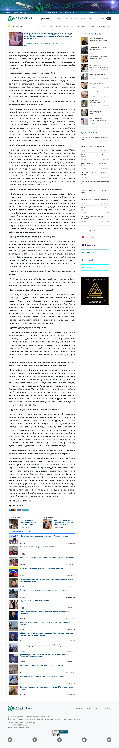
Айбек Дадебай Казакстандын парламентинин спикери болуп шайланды (44, 612)
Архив (73, 26)
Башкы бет (42, 26)
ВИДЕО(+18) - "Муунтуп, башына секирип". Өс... (97, 102)
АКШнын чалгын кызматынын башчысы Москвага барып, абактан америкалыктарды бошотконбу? (46, 634)
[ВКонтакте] (10, 510)
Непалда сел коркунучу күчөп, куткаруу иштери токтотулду (43, 590)
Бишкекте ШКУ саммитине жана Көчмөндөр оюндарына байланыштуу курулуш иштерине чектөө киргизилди (42, 645)
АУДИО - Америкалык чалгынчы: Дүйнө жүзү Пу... (93, 156)
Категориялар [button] (61, 26)
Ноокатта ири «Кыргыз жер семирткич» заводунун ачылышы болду (47, 558)
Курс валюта (44, 19)
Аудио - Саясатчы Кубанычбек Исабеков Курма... (93, 164)
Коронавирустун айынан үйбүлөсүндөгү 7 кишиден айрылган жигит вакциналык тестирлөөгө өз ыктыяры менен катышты (64, 522)
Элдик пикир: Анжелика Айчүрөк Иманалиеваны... (98, 75)
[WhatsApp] (23, 510)
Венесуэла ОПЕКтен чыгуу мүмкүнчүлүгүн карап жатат (41, 568)
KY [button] (102, 19)
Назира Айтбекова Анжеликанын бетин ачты (98, 93)
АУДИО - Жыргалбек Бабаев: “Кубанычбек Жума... (94, 191)
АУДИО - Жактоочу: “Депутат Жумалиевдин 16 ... (94, 200)
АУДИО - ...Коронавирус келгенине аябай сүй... (94, 209)
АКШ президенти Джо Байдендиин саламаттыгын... (99, 39)
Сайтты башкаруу (103, 26)
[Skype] (25, 510)
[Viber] (20, 510)
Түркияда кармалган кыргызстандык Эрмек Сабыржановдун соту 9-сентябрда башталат (46, 580)
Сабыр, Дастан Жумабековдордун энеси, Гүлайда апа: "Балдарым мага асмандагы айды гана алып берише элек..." (48, 36)
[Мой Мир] (18, 510)
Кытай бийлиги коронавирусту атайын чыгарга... (97, 111)
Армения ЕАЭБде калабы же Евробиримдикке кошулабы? (42, 676)
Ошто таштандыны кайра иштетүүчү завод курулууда (41, 665)
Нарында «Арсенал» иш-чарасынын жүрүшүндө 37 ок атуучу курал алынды (46, 688)
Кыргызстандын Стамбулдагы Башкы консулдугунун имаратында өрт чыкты (29, 522)
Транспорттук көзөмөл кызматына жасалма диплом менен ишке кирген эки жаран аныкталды (45, 656)
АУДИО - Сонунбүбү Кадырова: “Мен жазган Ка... (99, 119)
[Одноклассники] (15, 510)
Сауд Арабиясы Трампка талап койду (34, 601)
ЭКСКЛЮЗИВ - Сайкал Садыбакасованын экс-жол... (99, 84)
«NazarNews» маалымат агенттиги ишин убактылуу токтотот (44, 536)
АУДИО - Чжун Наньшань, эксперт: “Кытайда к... (92, 217)
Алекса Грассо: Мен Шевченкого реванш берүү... (99, 66)
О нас (51, 26)
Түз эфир (91, 26)
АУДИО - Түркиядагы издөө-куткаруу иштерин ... (92, 147)
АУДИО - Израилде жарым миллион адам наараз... (94, 138)
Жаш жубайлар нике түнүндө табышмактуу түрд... (99, 57)
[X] (12, 510)
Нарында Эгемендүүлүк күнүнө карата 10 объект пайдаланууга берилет (45, 623)
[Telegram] (28, 510)
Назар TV (81, 26)
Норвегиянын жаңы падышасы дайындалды (37, 547)
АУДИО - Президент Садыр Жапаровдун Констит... (93, 173)
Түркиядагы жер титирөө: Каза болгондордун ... (98, 48)
